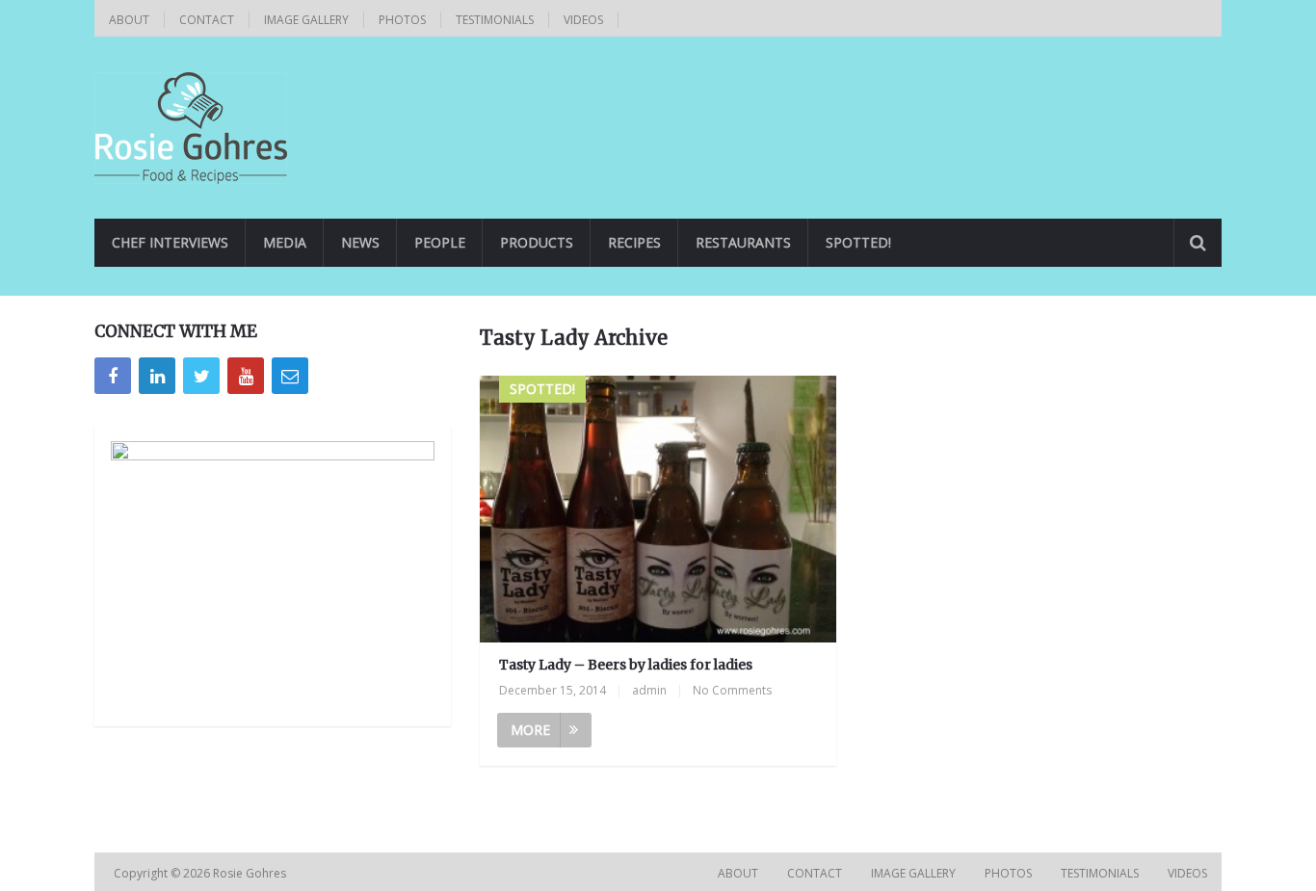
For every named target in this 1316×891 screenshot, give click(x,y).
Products (536, 242)
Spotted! (858, 242)
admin (649, 690)
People (439, 242)
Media (284, 242)
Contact (206, 20)
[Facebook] (112, 375)
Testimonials (495, 20)
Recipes (634, 242)
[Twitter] (201, 375)
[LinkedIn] (157, 375)
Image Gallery (306, 20)
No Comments (732, 690)
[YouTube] (245, 375)
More (530, 730)
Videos (583, 20)
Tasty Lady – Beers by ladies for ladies (625, 664)
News (360, 242)
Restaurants (743, 242)
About (129, 20)
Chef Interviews (170, 242)
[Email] (290, 375)
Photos (402, 20)
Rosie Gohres (251, 873)
